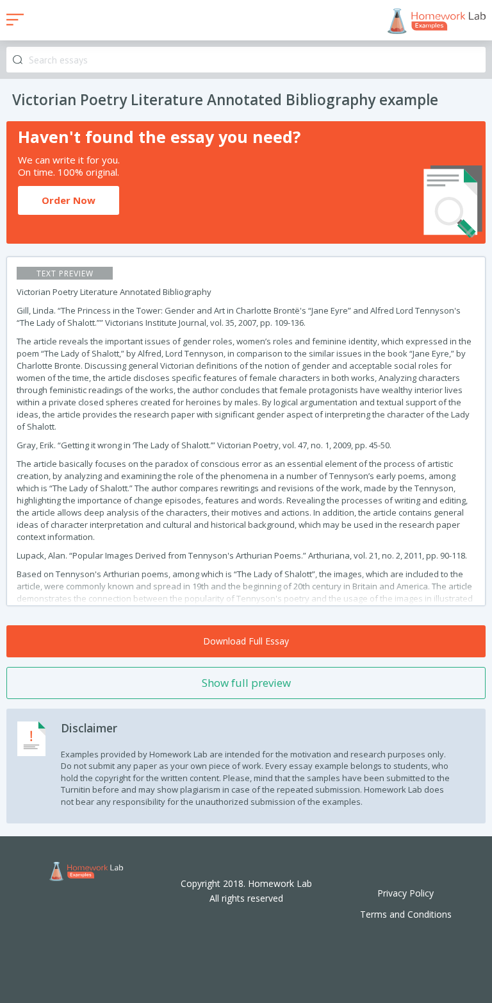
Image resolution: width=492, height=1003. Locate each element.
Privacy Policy (405, 893)
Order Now (68, 200)
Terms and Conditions (406, 914)
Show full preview (246, 682)
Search (17, 60)
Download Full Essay (246, 641)
